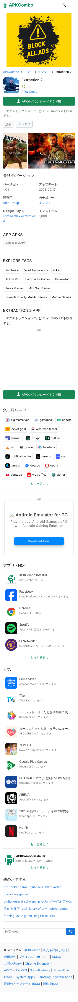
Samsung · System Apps (54, 977)
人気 (7, 669)
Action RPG (13, 279)
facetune (49, 447)
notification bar (21, 456)
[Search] (70, 931)
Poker (56, 270)
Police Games (14, 288)
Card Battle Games (37, 279)
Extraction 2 (32, 80)
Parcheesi (12, 270)
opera (54, 465)
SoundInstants (40, 970)
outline (55, 438)
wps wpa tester (46, 429)
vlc (13, 447)
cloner (61, 474)
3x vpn (36, 438)
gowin (29, 447)
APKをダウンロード (41, 101)
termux (46, 456)
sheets (67, 420)
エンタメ (24, 124)
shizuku (16, 438)
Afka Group (29, 91)
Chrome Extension (37, 963)
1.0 (7, 189)
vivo (64, 456)
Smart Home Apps (35, 270)
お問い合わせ (13, 963)
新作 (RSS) (50, 983)
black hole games (16, 894)
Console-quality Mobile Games (26, 297)
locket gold (18, 429)
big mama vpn (20, 420)
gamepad (46, 420)
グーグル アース (61, 901)
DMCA (56, 957)
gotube (35, 465)
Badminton (62, 279)
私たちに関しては (55, 950)
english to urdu (44, 916)
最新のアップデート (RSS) (22, 983)
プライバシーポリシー (34, 957)
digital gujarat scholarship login (26, 901)
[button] (64, 5)
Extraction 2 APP (22, 310)
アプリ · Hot (14, 565)
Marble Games (61, 297)
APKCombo (11, 72)
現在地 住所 (12, 908)
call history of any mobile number (45, 908)
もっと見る (38, 484)
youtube (16, 474)
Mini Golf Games (39, 288)
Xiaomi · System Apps (19, 977)
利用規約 (10, 957)
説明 (8, 124)
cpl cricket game (16, 887)
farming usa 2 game (18, 916)
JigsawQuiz (61, 970)
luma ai (15, 465)
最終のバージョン (18, 175)
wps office (39, 474)
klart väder (53, 887)
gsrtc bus (36, 887)
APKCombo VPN (15, 970)
